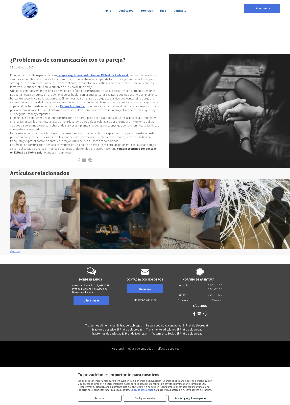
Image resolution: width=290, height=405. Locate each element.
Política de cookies (167, 348)
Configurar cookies (145, 398)
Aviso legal (117, 348)
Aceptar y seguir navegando (190, 398)
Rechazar (100, 398)
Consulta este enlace (141, 389)
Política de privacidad (140, 348)
